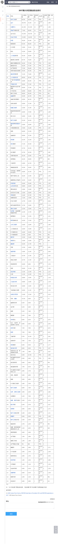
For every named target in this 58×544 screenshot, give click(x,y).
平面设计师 (14, 84)
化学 (12, 392)
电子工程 (13, 413)
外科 (12, 319)
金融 (12, 96)
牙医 (12, 195)
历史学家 (13, 271)
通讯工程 (13, 208)
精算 (12, 400)
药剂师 (12, 139)
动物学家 (13, 472)
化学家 (12, 211)
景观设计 (17, 123)
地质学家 (13, 251)
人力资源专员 (14, 77)
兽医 (12, 240)
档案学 (12, 416)
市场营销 (16, 80)
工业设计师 (14, 281)
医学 (12, 220)
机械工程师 (14, 107)
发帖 (48, 2)
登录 (52, 2)
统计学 (12, 404)
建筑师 (12, 123)
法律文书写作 (14, 294)
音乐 (12, 144)
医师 (12, 332)
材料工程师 (17, 392)
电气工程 (13, 120)
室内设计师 (14, 348)
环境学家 (13, 183)
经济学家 (13, 460)
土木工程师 (14, 224)
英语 (12, 345)
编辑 (15, 298)
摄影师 (12, 244)
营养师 (12, 408)
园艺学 (12, 237)
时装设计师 (14, 277)
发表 (11, 514)
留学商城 (35, 2)
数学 (15, 400)
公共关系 (13, 186)
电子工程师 (14, 387)
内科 (12, 328)
